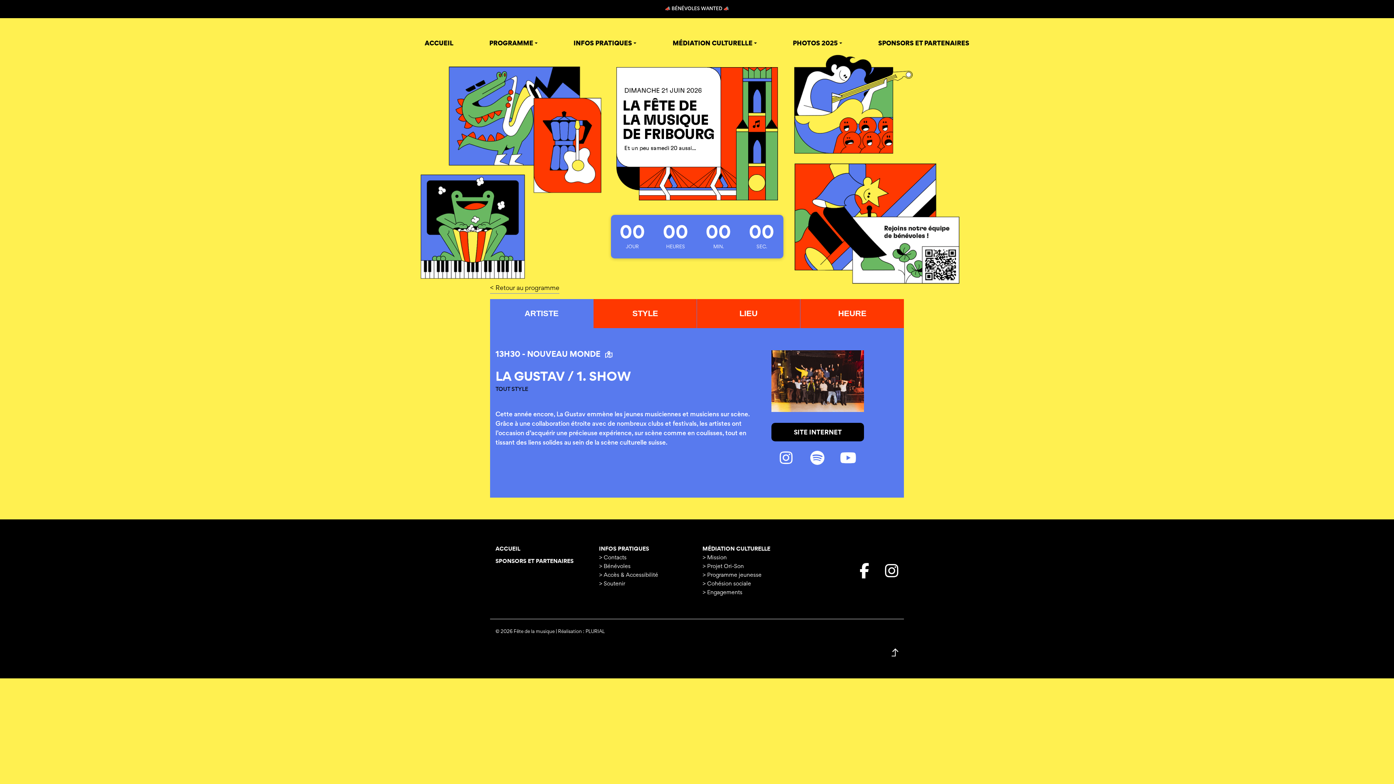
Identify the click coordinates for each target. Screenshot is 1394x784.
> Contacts (613, 557)
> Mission (714, 557)
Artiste (542, 313)
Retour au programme (527, 288)
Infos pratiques (624, 549)
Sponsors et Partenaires (535, 561)
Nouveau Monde (564, 355)
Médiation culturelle (736, 549)
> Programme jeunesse (732, 575)
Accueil (508, 549)
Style (645, 313)
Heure (852, 313)
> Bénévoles (615, 566)
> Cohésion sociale (726, 584)
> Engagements (722, 592)
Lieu (748, 313)
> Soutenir (612, 584)
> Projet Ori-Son (723, 566)
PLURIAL (595, 632)
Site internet (818, 433)
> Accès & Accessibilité (628, 575)
